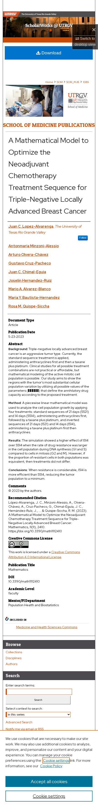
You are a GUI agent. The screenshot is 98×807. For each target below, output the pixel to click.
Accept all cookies (49, 781)
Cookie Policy (51, 766)
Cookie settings (56, 760)
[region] (49, 768)
